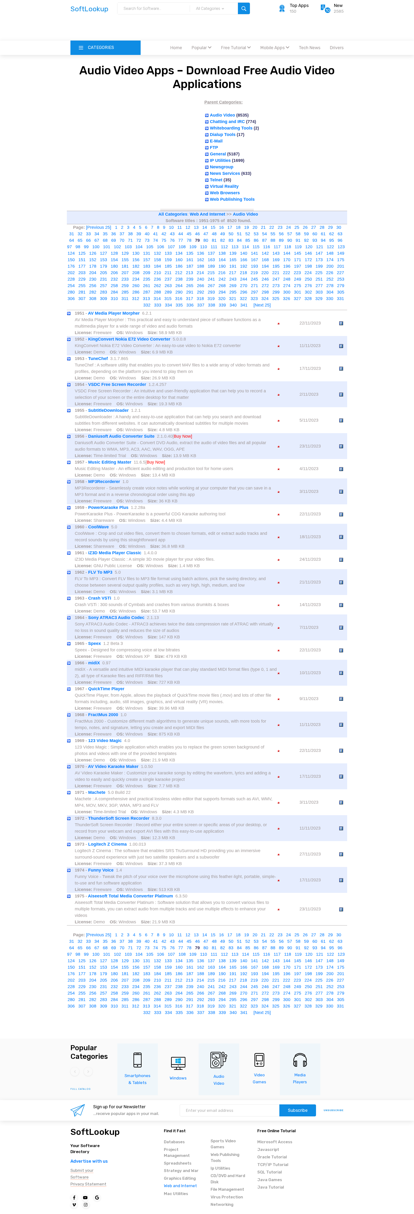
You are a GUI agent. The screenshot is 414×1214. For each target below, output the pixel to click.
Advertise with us (89, 1161)
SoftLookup (95, 1132)
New (338, 5)
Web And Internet (207, 214)
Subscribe (298, 1110)
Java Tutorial (270, 1187)
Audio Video (222, 115)
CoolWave (98, 526)
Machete (96, 792)
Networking (222, 1204)
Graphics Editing (180, 1178)
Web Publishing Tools (232, 199)
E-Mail (216, 141)
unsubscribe (334, 1110)
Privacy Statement (88, 1184)
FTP (214, 147)
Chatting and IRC (227, 121)
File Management (227, 1189)
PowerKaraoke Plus (108, 507)
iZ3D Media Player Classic (114, 552)
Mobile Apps (272, 47)
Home (176, 47)
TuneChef (98, 358)
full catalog (80, 1089)
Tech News (309, 47)
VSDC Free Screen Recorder (117, 384)
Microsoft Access (274, 1141)
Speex (94, 643)
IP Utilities (220, 160)
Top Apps (299, 5)
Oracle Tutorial (272, 1157)
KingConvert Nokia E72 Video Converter (129, 339)
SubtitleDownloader (108, 410)
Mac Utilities (176, 1193)
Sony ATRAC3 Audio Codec (116, 617)
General (218, 154)
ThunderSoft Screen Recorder (119, 818)
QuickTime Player (106, 688)
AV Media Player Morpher (114, 313)
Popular (199, 47)
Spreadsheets (177, 1163)
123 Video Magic (105, 740)
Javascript (268, 1149)
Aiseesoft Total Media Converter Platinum (130, 896)
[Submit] (244, 8)
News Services (225, 173)
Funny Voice (101, 870)
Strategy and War (181, 1170)
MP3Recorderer (104, 481)
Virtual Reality (224, 186)
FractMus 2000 (103, 714)
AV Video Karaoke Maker (113, 766)
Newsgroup (221, 167)
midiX (94, 662)
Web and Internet (180, 1185)
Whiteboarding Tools (231, 128)
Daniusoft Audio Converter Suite (121, 436)
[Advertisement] (207, 27)
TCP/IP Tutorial (272, 1164)
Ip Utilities (220, 1168)
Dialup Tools (223, 134)
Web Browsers (225, 192)
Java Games (269, 1179)
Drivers (337, 47)
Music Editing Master (109, 462)
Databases (174, 1141)
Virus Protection (227, 1197)
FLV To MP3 (100, 572)
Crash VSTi (99, 598)
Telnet (216, 179)
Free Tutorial (233, 47)
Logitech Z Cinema (107, 844)
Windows (178, 1078)
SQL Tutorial (269, 1172)
